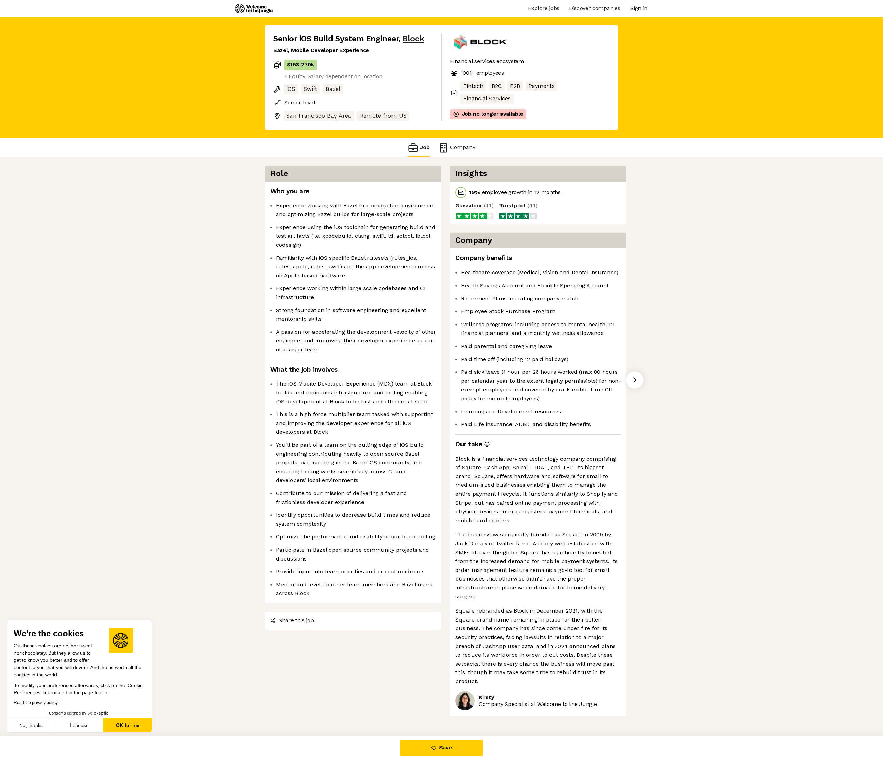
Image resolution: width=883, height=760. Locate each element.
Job (425, 147)
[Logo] (254, 8)
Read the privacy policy (36, 702)
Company (462, 147)
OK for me (127, 725)
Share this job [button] (296, 620)
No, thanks (31, 725)
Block (413, 38)
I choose (79, 725)
